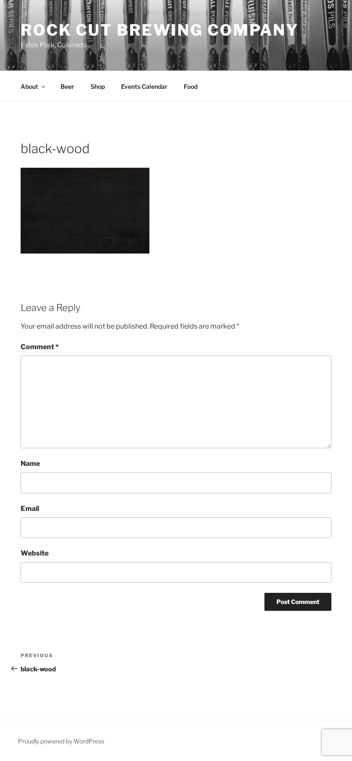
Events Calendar (144, 86)
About (29, 86)
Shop (98, 86)
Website (35, 553)
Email (30, 508)
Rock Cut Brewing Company (160, 30)
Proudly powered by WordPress (61, 741)
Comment (40, 347)
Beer (67, 86)
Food (190, 86)
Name (30, 463)
